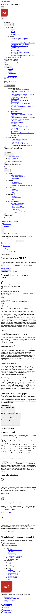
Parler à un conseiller (16, 206)
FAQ (12, 192)
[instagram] (2, 605)
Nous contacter (15, 212)
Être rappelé (6, 246)
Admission (14, 196)
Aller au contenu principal (8, 1)
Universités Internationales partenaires (21, 185)
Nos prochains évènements (15, 556)
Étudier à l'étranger (13, 158)
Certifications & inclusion (18, 176)
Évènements (14, 190)
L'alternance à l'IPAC (17, 142)
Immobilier (14, 123)
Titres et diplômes (12, 577)
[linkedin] (7, 605)
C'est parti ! (20, 241)
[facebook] (9, 605)
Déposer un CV (15, 209)
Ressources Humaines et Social (19, 49)
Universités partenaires (14, 160)
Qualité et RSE (15, 47)
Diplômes (13, 199)
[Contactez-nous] (2, 243)
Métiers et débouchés (13, 576)
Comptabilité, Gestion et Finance (20, 44)
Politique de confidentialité (11, 598)
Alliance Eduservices (16, 183)
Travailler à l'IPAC (13, 559)
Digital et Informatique (17, 122)
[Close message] (2, 7)
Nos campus (11, 551)
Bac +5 (13, 32)
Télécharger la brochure (17, 203)
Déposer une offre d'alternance (19, 139)
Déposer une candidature (18, 204)
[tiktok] (4, 605)
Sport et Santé (15, 50)
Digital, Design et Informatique (19, 46)
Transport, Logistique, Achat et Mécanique (22, 55)
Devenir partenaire (16, 140)
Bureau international (13, 156)
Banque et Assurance (16, 113)
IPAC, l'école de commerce (15, 550)
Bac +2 (13, 29)
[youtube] (11, 605)
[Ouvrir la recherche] (2, 228)
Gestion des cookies (9, 600)
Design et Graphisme (16, 120)
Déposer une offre (5, 268)
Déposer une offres (6, 493)
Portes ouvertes (7, 224)
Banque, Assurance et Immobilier (20, 38)
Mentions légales (8, 597)
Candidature (6, 226)
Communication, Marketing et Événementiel (23, 43)
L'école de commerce (17, 175)
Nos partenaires (15, 182)
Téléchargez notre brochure (10, 221)
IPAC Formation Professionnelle (20, 144)
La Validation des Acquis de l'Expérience (22, 145)
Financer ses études (16, 197)
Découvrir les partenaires (7, 531)
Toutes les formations (13, 567)
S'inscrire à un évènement (18, 207)
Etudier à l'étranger (13, 573)
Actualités (13, 189)
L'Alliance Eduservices (14, 557)
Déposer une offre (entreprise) (19, 211)
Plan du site (7, 601)
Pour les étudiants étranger (15, 161)
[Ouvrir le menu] (2, 18)
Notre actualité (11, 553)
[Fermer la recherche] (2, 231)
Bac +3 (13, 30)
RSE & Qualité (15, 178)
